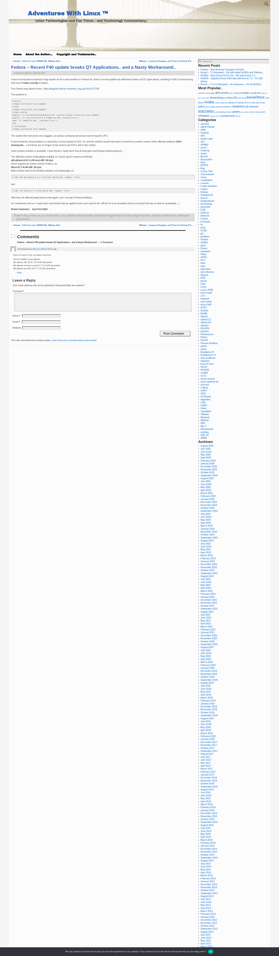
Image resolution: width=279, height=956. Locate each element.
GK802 (204, 242)
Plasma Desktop (84, 215)
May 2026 (206, 454)
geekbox (205, 236)
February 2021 (208, 629)
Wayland (205, 417)
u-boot (228, 112)
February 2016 (208, 807)
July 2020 (206, 650)
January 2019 (208, 703)
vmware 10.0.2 (215, 116)
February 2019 (208, 700)
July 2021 (206, 614)
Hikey (203, 254)
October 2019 (207, 677)
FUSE (204, 230)
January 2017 (208, 774)
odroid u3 (241, 102)
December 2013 (209, 884)
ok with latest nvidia (257, 103)
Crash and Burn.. (209, 186)
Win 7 (203, 426)
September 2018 (209, 715)
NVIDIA (204, 310)
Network (205, 298)
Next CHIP (206, 304)
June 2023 (206, 546)
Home (17, 54)
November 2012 (209, 923)
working (205, 432)
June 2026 (206, 452)
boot (237, 93)
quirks (204, 346)
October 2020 (207, 641)
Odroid (204, 316)
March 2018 (207, 733)
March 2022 (207, 591)
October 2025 (207, 472)
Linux (63, 215)
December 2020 (209, 635)
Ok (210, 951)
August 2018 (207, 718)
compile (244, 92)
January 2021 (208, 632)
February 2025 (208, 496)
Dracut (204, 198)
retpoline (205, 361)
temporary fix (169, 215)
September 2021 (209, 608)
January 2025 (208, 499)
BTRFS (204, 165)
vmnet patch (260, 112)
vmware (203, 115)
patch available (210, 107)
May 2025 (206, 487)
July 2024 (206, 514)
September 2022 (209, 573)
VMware (205, 414)
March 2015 (207, 840)
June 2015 (206, 831)
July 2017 (206, 757)
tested (216, 112)
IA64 (203, 263)
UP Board (206, 396)
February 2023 (208, 558)
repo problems (208, 358)
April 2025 (206, 490)
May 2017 (206, 763)
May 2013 (206, 905)
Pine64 (204, 340)
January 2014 (208, 881)
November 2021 (209, 603)
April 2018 (206, 730)
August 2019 (207, 683)
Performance (207, 334)
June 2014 (206, 866)
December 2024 (209, 502)
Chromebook (207, 174)
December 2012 (209, 920)
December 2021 (209, 600)
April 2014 (206, 872)
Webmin (205, 420)
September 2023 (209, 537)
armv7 (231, 93)
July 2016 (206, 792)
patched (219, 107)
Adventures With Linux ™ (68, 13)
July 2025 (206, 481)
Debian (204, 192)
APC (203, 136)
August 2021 (207, 612)
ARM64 (204, 144)
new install (206, 301)
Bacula (204, 156)
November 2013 (209, 887)
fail (225, 98)
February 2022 (208, 594)
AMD (203, 130)
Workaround (101, 215)
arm (218, 92)
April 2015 (206, 837)
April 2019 (206, 695)
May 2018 (206, 727)
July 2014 (206, 863)
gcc (43, 215)
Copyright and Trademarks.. (76, 54)
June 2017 (206, 760)
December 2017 (209, 742)
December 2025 (209, 466)
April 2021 (206, 623)
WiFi (203, 423)
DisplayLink (207, 195)
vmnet (251, 112)
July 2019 (206, 686)
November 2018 (209, 709)
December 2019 (209, 671)
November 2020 (209, 638)
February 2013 (208, 914)
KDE (56, 215)
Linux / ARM (207, 290)
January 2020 (208, 668)
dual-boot (205, 207)
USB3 (204, 405)
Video (204, 408)
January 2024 (208, 529)
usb (241, 112)
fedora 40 (121, 215)
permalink (25, 219)
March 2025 (207, 493)
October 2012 (207, 926)
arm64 (225, 92)
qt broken (156, 215)
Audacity (205, 150)
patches (205, 331)
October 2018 (207, 712)
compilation (206, 180)
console (205, 183)
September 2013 (209, 893)
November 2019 (209, 674)
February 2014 (208, 878)
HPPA (204, 257)
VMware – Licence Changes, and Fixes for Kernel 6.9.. (167, 61)
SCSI (203, 376)
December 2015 (209, 813)
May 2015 (206, 834)
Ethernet (205, 216)
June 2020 (206, 653)
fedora (230, 97)
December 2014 (209, 849)
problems (227, 107)
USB (203, 402)
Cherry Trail (207, 171)
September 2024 (209, 511)
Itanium (204, 275)
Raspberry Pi (207, 352)
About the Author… (39, 54)
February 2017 (208, 772)
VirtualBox (206, 411)
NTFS (204, 307)
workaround (183, 215)
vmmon (246, 112)
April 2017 (206, 766)
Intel (203, 266)
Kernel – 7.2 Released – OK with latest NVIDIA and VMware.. (232, 72)
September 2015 (209, 822)
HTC (203, 260)
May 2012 (206, 940)
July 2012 (206, 934)
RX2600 (205, 370)
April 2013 (206, 908)
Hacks (49, 215)
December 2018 (209, 706)
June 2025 (206, 484)
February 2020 (208, 665)
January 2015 (208, 846)
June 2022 (206, 582)
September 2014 (209, 857)
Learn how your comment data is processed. (74, 340)
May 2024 (206, 520)
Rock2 (204, 367)
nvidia (209, 102)
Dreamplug (206, 204)
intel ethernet (207, 272)
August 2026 (207, 446)
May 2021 (206, 620)
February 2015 (208, 843)
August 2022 (207, 576)
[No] (275, 951)
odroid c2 (232, 102)
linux (260, 97)
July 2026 (206, 448)
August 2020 (207, 647)
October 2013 (207, 890)
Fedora (33, 215)
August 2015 (207, 825)
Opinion (71, 215)
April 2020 (206, 659)
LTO (203, 296)
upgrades (205, 399)
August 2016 (207, 789)
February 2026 (208, 460)
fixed (239, 98)
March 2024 (207, 526)
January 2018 (208, 739)
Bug (26, 215)
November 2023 (209, 531)
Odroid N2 (206, 322)
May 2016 (206, 798)
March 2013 (207, 911)
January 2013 (208, 917)
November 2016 (209, 780)
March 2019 (207, 697)
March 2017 (207, 769)
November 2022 (209, 567)
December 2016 (209, 777)
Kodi (203, 284)
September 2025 (209, 475)
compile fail (255, 93)
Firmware (205, 221)
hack (129, 215)
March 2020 (207, 662)
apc (213, 93)
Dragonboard (207, 201)
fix (39, 215)
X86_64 (205, 435)
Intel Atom (206, 269)
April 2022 (206, 588)
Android (205, 133)
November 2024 (209, 505)
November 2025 (209, 469)
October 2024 (207, 508)
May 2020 (206, 656)
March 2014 (207, 875)
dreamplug (216, 97)
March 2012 (207, 946)
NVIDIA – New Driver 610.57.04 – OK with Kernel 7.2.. (228, 75)
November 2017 (209, 745)
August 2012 (207, 932)
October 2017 (207, 748)
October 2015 (207, 819)
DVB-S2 (205, 213)
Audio (204, 153)
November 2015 (209, 816)
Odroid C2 (206, 319)
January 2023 (208, 561)
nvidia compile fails (221, 103)
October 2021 (207, 606)
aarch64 (201, 93)
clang (203, 177)
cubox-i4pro (205, 98)
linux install (206, 293)
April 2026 (206, 457)
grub (203, 245)
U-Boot (204, 387)
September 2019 (209, 680)
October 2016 (207, 783)
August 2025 (207, 478)
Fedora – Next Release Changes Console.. (223, 69)
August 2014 (207, 860)
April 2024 (206, 523)
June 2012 (206, 938)
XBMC (204, 438)
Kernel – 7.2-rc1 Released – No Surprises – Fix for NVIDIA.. (231, 84)
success (206, 111)
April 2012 (206, 943)
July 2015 (206, 828)
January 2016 (208, 810)
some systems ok (209, 381)
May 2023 (206, 549)
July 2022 (206, 579)
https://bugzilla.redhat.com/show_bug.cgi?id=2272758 (71, 88)
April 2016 (206, 801)
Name (16, 316)
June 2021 (206, 617)
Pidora (204, 337)
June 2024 (206, 517)
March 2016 (207, 804)
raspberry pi (240, 106)
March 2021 (207, 626)
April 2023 (206, 552)
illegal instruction (142, 215)
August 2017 (207, 754)
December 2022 (209, 564)
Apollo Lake (207, 138)
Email (16, 322)
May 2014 (206, 869)
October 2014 (207, 855)
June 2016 (206, 795)
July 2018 (206, 721)
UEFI (203, 393)
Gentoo (204, 239)
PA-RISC (205, 328)
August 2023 (207, 540)
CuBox (204, 189)
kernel (251, 97)
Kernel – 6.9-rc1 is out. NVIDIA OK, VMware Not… (36, 61)
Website (16, 328)
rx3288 (204, 373)
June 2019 (206, 689)
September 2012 (209, 929)
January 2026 (208, 463)
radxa (203, 349)
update (236, 111)
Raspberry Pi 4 (208, 355)
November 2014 (209, 851)
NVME (204, 313)
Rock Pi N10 (207, 364)
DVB (203, 210)
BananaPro (206, 159)
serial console (208, 379)
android (208, 93)
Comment (18, 291)
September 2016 (209, 786)
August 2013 (207, 896)
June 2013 (206, 902)
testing (222, 112)
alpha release (208, 127)
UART (204, 390)
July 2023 (206, 543)
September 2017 (209, 751)
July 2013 (206, 899)
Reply (20, 272)
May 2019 (206, 691)
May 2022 (206, 585)
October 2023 (207, 534)
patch (201, 106)
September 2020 (209, 644)
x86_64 (237, 116)
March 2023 (207, 555)
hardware (205, 251)
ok (248, 103)
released (253, 106)
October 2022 (207, 570)
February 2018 (208, 736)
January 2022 (208, 597)
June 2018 (206, 724)
